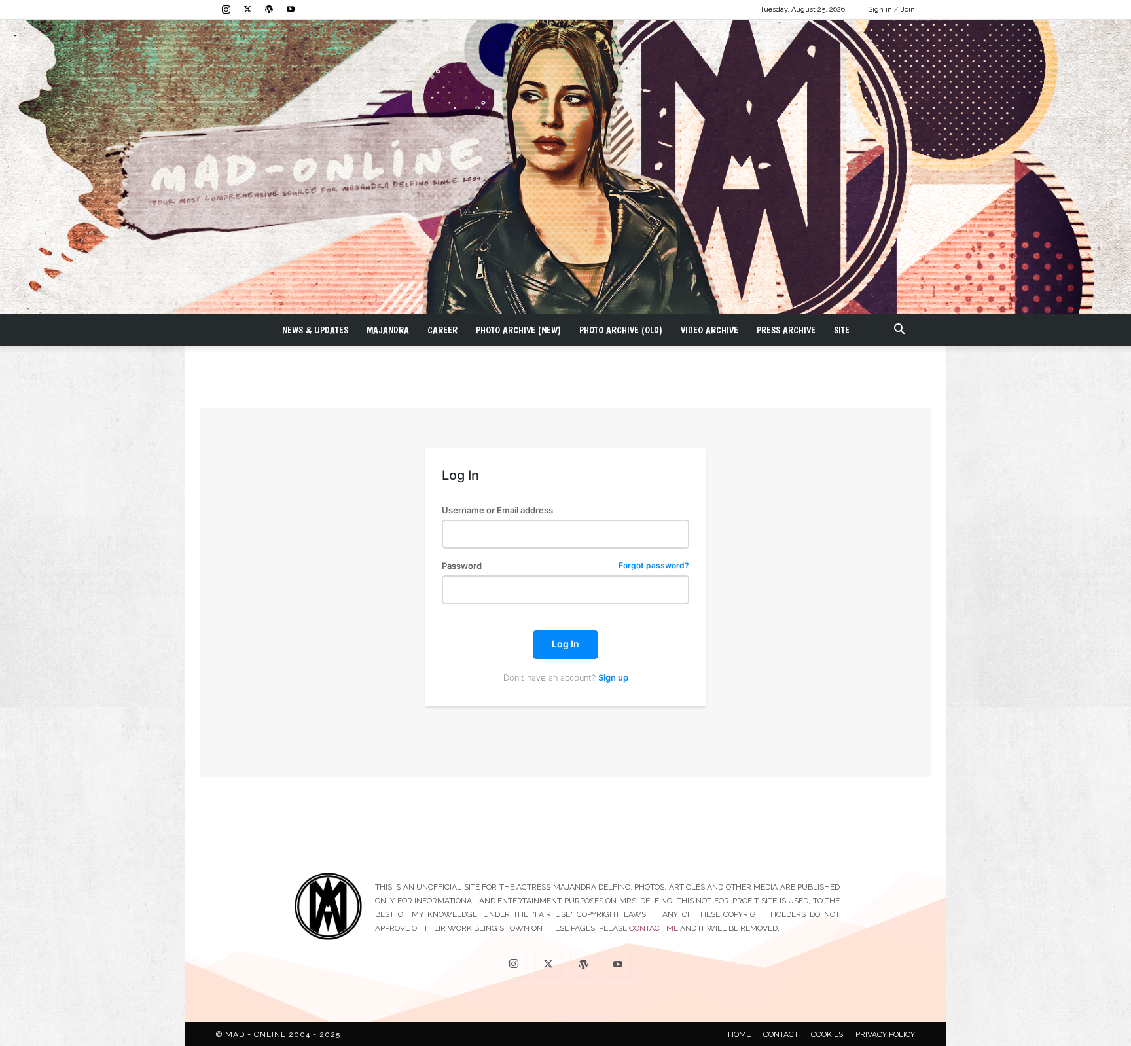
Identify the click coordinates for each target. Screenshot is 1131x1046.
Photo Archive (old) (620, 330)
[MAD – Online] (565, 167)
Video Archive (709, 330)
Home (739, 1034)
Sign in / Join (891, 9)
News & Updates (315, 330)
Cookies (827, 1034)
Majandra (388, 330)
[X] (247, 9)
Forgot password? (654, 566)
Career (442, 330)
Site (842, 330)
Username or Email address (497, 510)
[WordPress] (269, 9)
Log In (565, 643)
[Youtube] (290, 9)
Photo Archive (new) (518, 330)
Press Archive (786, 330)
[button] (899, 331)
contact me (653, 928)
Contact (781, 1034)
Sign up (613, 677)
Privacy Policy (885, 1034)
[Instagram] (226, 9)
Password (565, 566)
